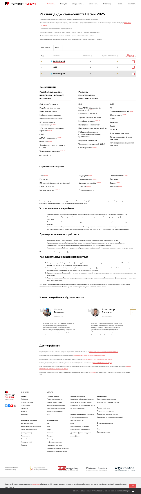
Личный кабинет (27, 439)
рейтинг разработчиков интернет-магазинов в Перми (89, 355)
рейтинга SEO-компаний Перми (102, 362)
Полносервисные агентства (106, 399)
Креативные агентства (54, 445)
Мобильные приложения (79, 417)
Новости (24, 411)
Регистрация (25, 436)
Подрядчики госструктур (105, 411)
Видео (49, 430)
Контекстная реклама (54, 402)
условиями (36, 484)
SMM (48, 426)
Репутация (50, 439)
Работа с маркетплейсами (56, 408)
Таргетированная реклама (56, 405)
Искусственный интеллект (79, 426)
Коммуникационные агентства (57, 448)
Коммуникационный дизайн (57, 451)
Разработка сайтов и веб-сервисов (82, 399)
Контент (50, 433)
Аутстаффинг (75, 436)
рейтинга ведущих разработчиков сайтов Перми (103, 351)
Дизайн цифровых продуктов (80, 433)
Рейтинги (24, 399)
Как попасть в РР (27, 423)
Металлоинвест (107, 316)
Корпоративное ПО (77, 420)
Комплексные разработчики (80, 430)
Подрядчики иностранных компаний (110, 417)
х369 (55, 67)
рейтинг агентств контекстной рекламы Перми (97, 359)
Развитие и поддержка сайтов (80, 402)
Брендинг (50, 436)
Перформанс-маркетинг (55, 399)
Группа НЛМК (58, 316)
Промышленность (103, 432)
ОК (133, 486)
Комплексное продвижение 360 (108, 402)
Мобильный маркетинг (55, 411)
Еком (98, 429)
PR (48, 423)
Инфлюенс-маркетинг (54, 442)
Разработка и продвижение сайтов (82, 405)
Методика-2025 (26, 442)
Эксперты (132, 4)
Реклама (24, 445)
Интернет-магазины (77, 408)
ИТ (98, 426)
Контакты (24, 414)
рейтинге (93, 372)
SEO (48, 414)
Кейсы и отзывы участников (31, 426)
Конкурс (63, 4)
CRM (72, 423)
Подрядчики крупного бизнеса (107, 414)
